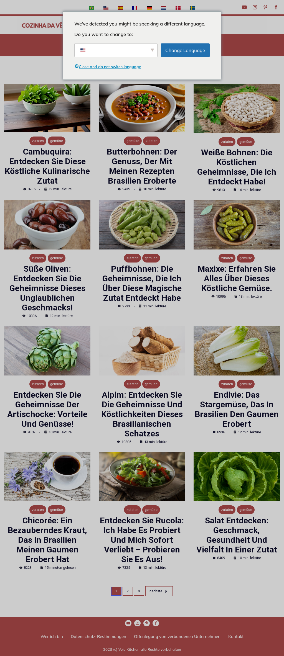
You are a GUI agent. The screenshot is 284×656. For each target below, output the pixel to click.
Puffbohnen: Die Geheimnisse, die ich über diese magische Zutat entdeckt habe (142, 283)
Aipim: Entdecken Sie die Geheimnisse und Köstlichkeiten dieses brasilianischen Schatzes (142, 414)
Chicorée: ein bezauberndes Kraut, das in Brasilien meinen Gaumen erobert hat (47, 540)
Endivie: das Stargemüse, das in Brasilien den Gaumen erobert (237, 409)
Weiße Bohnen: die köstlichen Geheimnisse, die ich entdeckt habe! (236, 167)
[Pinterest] (265, 7)
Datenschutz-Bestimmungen (98, 636)
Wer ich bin (51, 636)
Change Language (185, 50)
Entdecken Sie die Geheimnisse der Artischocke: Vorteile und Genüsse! (47, 409)
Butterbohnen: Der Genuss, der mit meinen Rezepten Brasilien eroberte (142, 166)
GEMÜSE (56, 141)
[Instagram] (255, 7)
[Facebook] (276, 7)
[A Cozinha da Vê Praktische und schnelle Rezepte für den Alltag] (42, 25)
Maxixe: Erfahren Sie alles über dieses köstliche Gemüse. (237, 278)
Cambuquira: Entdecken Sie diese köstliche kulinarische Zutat (47, 166)
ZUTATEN (38, 141)
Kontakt (236, 636)
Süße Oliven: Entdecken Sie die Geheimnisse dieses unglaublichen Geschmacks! (47, 288)
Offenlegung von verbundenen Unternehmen (177, 636)
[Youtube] (244, 7)
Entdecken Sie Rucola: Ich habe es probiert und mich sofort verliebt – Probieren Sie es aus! (142, 540)
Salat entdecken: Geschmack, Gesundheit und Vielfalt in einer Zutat (236, 535)
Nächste (155, 591)
